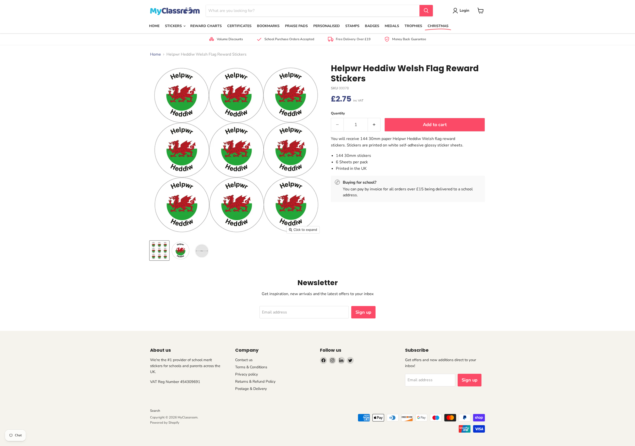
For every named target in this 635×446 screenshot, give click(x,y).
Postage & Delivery (251, 388)
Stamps (352, 26)
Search (155, 411)
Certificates (239, 26)
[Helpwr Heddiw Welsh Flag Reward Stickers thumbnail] (159, 250)
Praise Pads (296, 26)
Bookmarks (268, 26)
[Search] (426, 10)
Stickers (174, 26)
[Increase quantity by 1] (374, 125)
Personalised (326, 26)
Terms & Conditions (251, 367)
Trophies (413, 26)
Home (154, 26)
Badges (372, 26)
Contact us (244, 359)
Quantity (338, 113)
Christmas (438, 26)
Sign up (363, 312)
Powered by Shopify (164, 422)
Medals (392, 26)
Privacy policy (246, 374)
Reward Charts (206, 26)
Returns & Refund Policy (255, 381)
